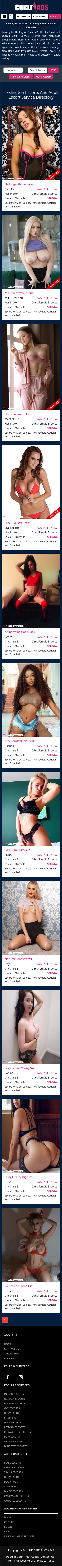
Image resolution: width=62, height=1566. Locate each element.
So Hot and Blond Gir (18, 1286)
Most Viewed (43, 76)
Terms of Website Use (21, 1560)
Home (8, 1344)
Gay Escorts (12, 1408)
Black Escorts (13, 1491)
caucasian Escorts (16, 1496)
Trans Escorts (13, 1472)
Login (8, 1526)
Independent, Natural (19, 741)
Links (7, 1531)
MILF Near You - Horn (19, 293)
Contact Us (11, 1348)
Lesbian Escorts (14, 1427)
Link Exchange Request (19, 1536)
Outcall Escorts (15, 1500)
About (35, 1556)
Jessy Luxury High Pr (18, 1177)
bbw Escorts (12, 1436)
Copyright (11, 1522)
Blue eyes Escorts (15, 1446)
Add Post (55, 16)
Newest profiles (21, 76)
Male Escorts (13, 1462)
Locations (40, 16)
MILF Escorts (12, 1422)
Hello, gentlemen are (19, 184)
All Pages (10, 1358)
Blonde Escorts (14, 1403)
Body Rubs (11, 1481)
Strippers (10, 1417)
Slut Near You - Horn (18, 414)
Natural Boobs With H (19, 959)
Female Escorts (14, 1467)
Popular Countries (17, 1556)
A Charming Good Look (20, 632)
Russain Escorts (14, 1398)
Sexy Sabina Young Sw (19, 1068)
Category (24, 16)
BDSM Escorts (13, 1412)
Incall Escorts (13, 1441)
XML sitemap (12, 1353)
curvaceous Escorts (17, 1431)
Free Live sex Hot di (17, 523)
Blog (7, 1517)
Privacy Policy (45, 1560)
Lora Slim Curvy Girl (17, 850)
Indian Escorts (14, 1393)
